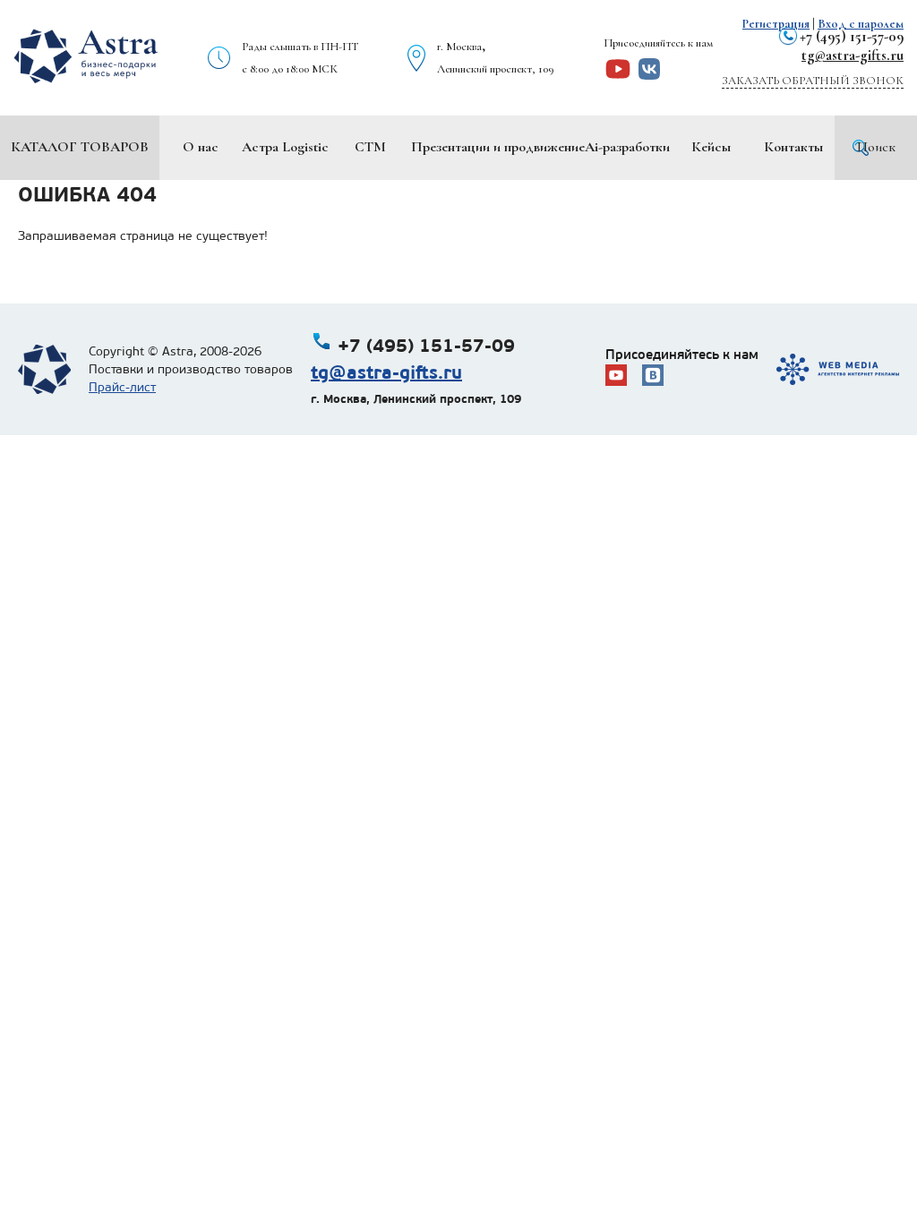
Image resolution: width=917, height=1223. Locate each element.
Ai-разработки (627, 147)
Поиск (876, 147)
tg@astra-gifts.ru (852, 55)
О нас (201, 147)
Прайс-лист (122, 387)
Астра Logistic (285, 147)
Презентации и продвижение (498, 147)
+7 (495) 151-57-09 (852, 36)
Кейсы (711, 147)
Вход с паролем (861, 23)
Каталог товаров (80, 147)
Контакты (793, 147)
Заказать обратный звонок (813, 80)
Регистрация (776, 23)
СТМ (370, 147)
